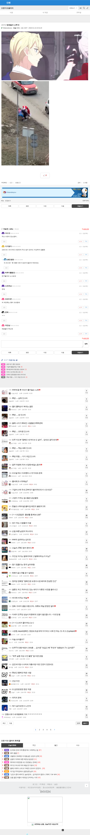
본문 (27, 206)
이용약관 (22, 787)
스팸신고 (18, 182)
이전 (45, 206)
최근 (4, 723)
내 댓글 (45, 12)
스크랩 (85, 182)
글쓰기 (87, 8)
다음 (62, 206)
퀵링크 (49, 784)
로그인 (35, 784)
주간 (34, 745)
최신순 (17, 229)
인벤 (8, 3)
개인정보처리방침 (34, 787)
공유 (79, 182)
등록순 (11, 229)
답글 (4, 241)
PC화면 (42, 784)
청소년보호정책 (48, 787)
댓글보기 (80, 352)
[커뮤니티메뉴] (2, 2)
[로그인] (83, 2)
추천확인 (4, 182)
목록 (9, 206)
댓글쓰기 (80, 206)
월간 (55, 745)
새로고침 (86, 229)
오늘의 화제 (12, 745)
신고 (11, 182)
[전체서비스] (87, 2)
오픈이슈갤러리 (7, 8)
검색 (78, 723)
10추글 (79, 12)
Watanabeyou (7, 28)
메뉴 (2, 201)
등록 (86, 344)
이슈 (77, 745)
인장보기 (8, 201)
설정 (56, 784)
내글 (11, 12)
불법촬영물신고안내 (63, 787)
